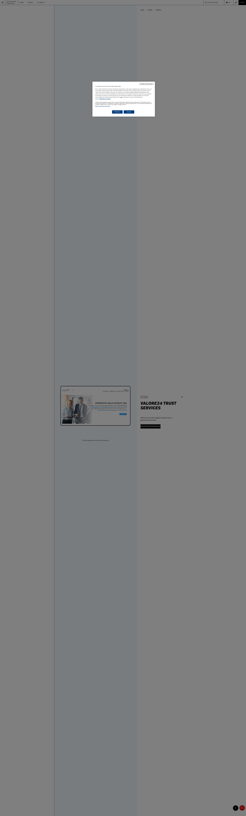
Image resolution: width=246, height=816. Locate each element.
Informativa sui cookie (105, 98)
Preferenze (117, 111)
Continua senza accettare (146, 84)
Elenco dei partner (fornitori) (102, 106)
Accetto (129, 111)
